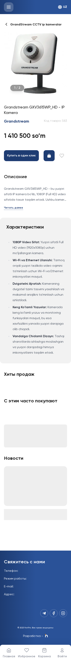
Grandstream (16, 122)
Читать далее (13, 207)
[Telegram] (44, 613)
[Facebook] (54, 613)
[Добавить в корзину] (49, 155)
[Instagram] (63, 613)
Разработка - (33, 636)
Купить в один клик (21, 155)
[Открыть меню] (8, 7)
